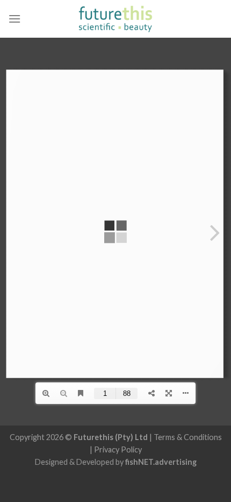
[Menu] (14, 18)
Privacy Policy (118, 449)
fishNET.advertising (161, 461)
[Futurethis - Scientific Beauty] (115, 19)
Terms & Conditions (188, 437)
